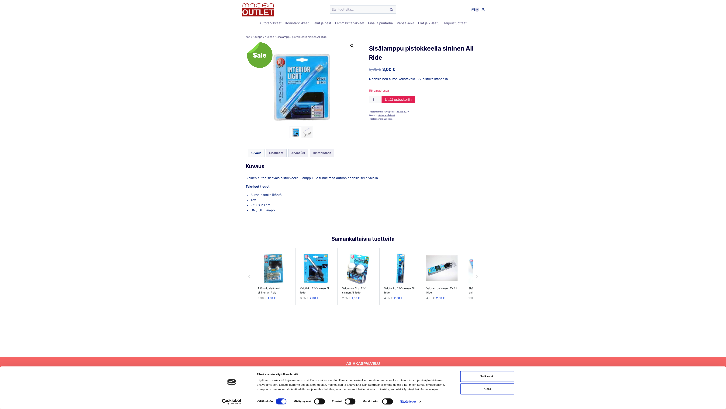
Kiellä (487, 388)
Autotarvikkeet (270, 23)
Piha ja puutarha (380, 23)
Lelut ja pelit (322, 23)
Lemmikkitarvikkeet (349, 23)
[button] (352, 45)
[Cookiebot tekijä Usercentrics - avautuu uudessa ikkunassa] (231, 401)
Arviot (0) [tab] (298, 153)
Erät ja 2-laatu (429, 23)
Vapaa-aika (405, 23)
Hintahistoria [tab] (322, 153)
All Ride (388, 118)
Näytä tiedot (408, 401)
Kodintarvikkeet (297, 23)
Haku (392, 10)
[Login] (483, 9)
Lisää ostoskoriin (398, 99)
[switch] (319, 401)
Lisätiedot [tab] (276, 153)
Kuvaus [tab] (256, 153)
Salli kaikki (487, 376)
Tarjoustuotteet (455, 23)
